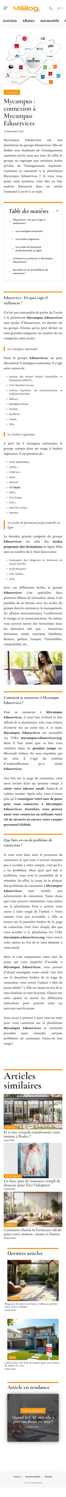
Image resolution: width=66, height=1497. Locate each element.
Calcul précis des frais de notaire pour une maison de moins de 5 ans (32, 1364)
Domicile (10, 1127)
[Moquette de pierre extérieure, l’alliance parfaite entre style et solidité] (33, 1280)
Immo (12, 1357)
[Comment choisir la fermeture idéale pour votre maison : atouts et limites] (33, 1209)
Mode (16, 487)
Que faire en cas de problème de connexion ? (30, 271)
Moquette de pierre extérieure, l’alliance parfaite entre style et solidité (31, 1305)
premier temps (44, 748)
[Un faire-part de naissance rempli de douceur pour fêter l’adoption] (33, 1160)
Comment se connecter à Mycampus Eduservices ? (33, 260)
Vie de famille (13, 1176)
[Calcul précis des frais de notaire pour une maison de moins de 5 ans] (33, 1339)
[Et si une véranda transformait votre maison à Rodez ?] (33, 1111)
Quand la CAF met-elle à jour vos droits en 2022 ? (33, 1419)
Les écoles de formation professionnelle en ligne (29, 248)
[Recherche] (51, 8)
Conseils (12, 92)
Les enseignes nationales (29, 231)
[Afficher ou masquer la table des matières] (54, 211)
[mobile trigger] (7, 8)
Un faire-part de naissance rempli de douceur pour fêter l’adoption (32, 1183)
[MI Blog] (26, 8)
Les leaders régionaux (27, 238)
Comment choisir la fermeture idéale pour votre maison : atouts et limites (33, 1231)
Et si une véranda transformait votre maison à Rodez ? (32, 1134)
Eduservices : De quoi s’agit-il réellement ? (29, 221)
